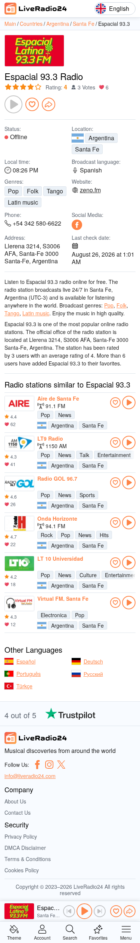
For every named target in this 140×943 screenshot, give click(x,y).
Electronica (54, 615)
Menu (126, 937)
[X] (61, 764)
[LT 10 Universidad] (19, 564)
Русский (93, 673)
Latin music (23, 202)
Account (42, 937)
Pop (13, 191)
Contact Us (17, 812)
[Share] (48, 104)
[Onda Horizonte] (19, 524)
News (64, 415)
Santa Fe (87, 149)
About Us (15, 801)
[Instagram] (49, 764)
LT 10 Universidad (60, 558)
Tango (55, 191)
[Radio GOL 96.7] (19, 484)
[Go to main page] (35, 9)
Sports (87, 495)
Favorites (98, 937)
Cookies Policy (21, 870)
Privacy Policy (20, 836)
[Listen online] (129, 402)
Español (25, 661)
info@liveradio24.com (30, 776)
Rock (47, 535)
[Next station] (100, 911)
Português (28, 673)
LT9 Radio (50, 438)
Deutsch (93, 661)
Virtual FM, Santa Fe (62, 598)
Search (70, 937)
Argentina (101, 138)
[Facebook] (77, 225)
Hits (104, 535)
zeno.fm (90, 190)
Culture (88, 575)
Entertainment (114, 455)
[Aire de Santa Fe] (19, 403)
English (119, 8)
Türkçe (24, 686)
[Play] (13, 104)
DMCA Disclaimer (25, 847)
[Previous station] (69, 911)
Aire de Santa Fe (58, 398)
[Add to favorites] (32, 104)
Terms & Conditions (27, 859)
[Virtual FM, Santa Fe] (19, 604)
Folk (32, 191)
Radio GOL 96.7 (57, 478)
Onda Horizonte (57, 518)
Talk (84, 455)
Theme (14, 937)
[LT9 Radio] (19, 443)
